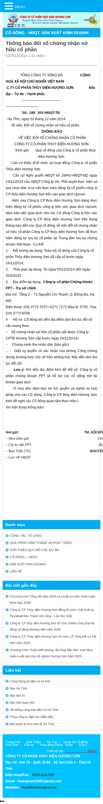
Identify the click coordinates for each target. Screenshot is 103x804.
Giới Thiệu (33, 742)
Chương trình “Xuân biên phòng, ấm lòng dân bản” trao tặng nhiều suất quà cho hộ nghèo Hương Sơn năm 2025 (51, 653)
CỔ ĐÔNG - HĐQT (22, 32)
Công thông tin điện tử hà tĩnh (30, 681)
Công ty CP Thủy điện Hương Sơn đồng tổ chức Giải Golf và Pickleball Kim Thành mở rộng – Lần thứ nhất (52, 613)
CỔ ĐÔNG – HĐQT (24, 557)
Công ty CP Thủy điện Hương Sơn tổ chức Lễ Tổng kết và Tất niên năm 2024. (53, 640)
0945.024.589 (43, 775)
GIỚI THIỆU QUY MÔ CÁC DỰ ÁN (34, 550)
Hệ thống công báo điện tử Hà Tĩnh (34, 709)
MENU (20, 7)
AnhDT (81, 751)
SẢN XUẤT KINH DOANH (64, 32)
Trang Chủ (12, 742)
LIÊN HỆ (16, 571)
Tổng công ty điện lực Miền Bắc (32, 717)
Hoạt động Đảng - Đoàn (56, 744)
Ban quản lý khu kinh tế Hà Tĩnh (32, 724)
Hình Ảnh (11, 744)
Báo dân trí (17, 695)
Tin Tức (52, 742)
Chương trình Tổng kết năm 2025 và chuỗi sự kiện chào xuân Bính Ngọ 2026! (52, 599)
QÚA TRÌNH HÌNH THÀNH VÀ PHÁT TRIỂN (41, 543)
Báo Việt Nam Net (22, 702)
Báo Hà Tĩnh (18, 688)
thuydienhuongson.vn (38, 787)
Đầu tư (29, 744)
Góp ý (83, 744)
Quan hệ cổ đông (76, 742)
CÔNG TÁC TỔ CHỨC (26, 535)
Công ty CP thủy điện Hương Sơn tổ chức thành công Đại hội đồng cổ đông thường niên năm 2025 (52, 626)
